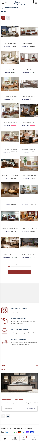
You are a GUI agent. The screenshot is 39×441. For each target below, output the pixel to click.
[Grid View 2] (3, 18)
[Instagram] (8, 416)
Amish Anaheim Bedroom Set (29, 202)
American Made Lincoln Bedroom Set (29, 43)
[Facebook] (3, 416)
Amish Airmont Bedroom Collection (29, 176)
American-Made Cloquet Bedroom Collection (10, 70)
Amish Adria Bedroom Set (29, 149)
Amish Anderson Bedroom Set (10, 228)
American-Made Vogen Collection (29, 123)
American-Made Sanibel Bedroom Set (28, 96)
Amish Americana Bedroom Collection (10, 202)
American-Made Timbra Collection (10, 123)
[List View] (8, 18)
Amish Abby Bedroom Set (10, 149)
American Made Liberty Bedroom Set (10, 43)
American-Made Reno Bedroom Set (10, 96)
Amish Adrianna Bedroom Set (10, 175)
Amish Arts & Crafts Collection (29, 255)
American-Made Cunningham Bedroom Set (29, 70)
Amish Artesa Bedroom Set (10, 255)
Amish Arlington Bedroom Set (29, 228)
